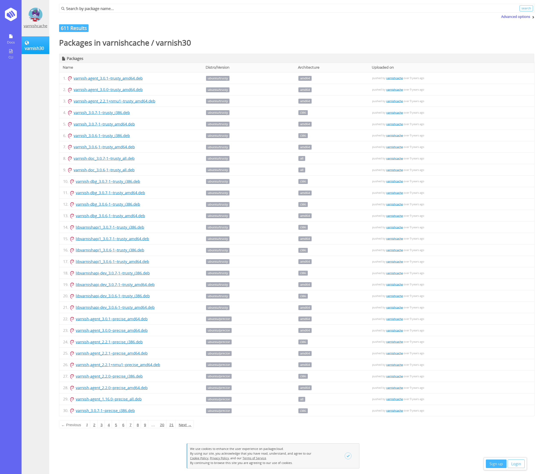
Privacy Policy (219, 458)
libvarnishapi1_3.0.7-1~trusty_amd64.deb (112, 238)
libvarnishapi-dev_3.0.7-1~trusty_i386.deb (113, 273)
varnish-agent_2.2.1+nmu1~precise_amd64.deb (118, 364)
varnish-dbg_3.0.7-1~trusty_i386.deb (108, 181)
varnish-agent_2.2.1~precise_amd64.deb (112, 353)
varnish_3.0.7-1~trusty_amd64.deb (104, 124)
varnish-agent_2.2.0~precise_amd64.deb (112, 387)
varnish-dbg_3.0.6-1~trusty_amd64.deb (110, 215)
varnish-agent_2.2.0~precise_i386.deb (109, 376)
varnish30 (173, 43)
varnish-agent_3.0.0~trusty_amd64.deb (108, 89)
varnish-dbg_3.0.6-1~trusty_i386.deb (108, 204)
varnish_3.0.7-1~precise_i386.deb (105, 410)
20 (162, 425)
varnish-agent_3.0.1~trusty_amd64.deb (108, 78)
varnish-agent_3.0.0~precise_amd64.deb (112, 330)
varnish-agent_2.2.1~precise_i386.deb (109, 341)
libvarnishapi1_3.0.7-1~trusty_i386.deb (110, 227)
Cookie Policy (199, 458)
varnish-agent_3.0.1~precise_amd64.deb (112, 318)
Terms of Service (254, 458)
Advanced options (515, 16)
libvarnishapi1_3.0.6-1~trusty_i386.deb (110, 250)
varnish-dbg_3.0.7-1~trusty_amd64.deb (110, 192)
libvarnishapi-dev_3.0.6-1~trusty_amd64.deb (115, 307)
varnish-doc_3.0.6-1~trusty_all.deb (104, 169)
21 (171, 425)
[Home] (11, 16)
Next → (185, 425)
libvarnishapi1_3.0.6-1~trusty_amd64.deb (112, 261)
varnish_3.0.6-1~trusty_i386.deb (102, 135)
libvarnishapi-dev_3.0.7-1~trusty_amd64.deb (115, 284)
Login (516, 463)
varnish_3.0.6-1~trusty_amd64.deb (104, 146)
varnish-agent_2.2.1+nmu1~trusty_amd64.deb (114, 101)
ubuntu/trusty (218, 78)
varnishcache (35, 25)
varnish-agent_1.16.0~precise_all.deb (109, 399)
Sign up (496, 463)
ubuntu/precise (219, 319)
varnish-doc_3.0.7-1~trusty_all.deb (104, 158)
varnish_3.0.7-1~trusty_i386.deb (102, 112)
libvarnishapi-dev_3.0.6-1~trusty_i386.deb (113, 295)
